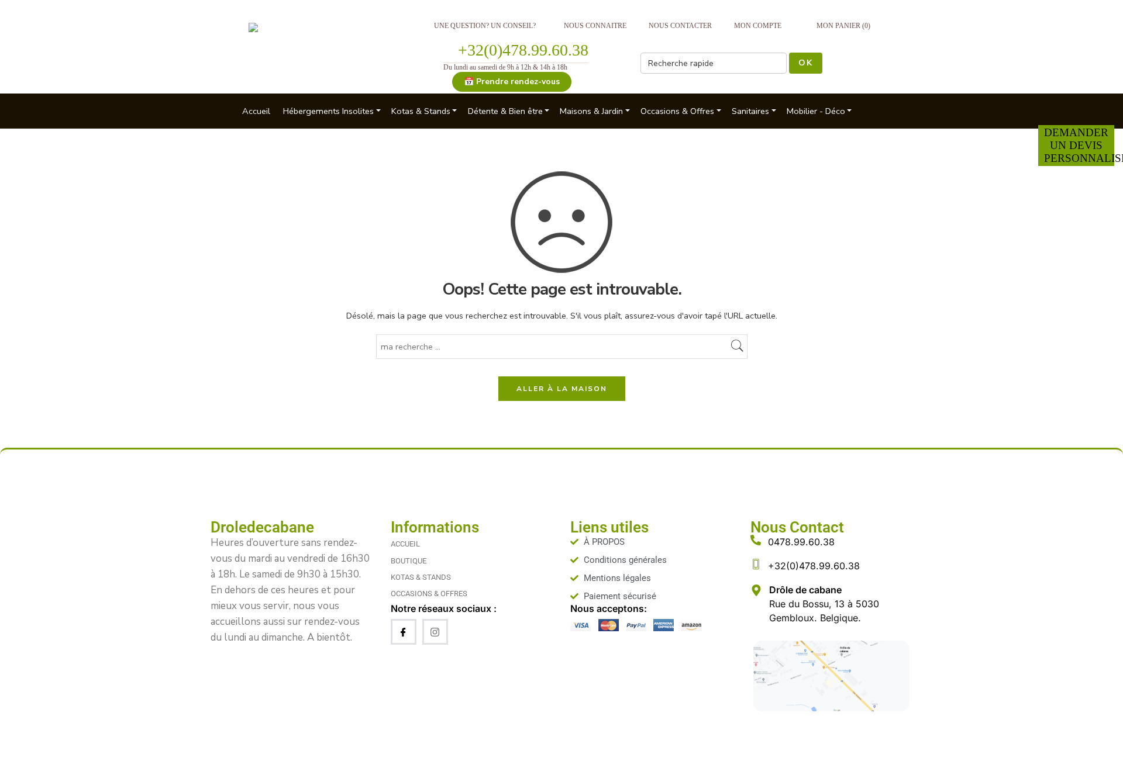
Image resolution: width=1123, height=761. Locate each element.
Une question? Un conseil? (485, 26)
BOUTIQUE (408, 560)
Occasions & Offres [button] (677, 111)
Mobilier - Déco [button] (816, 111)
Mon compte (757, 26)
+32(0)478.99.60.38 (523, 50)
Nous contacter (680, 26)
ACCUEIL (405, 543)
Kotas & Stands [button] (420, 111)
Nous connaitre (595, 26)
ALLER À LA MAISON (561, 388)
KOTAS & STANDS (421, 577)
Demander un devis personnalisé (1079, 145)
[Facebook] (403, 632)
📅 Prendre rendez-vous (512, 81)
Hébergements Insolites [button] (328, 111)
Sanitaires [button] (750, 111)
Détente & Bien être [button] (505, 111)
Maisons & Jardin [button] (591, 111)
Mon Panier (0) (843, 26)
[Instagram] (435, 632)
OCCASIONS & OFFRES (429, 593)
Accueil (256, 111)
